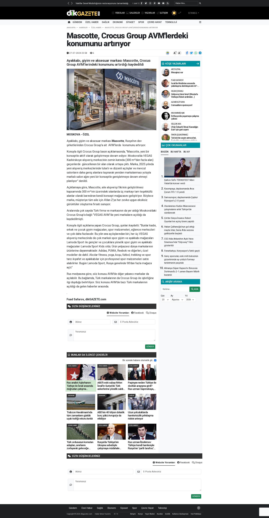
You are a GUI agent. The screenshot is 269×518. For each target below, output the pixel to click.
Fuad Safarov (177, 80)
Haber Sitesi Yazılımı (103, 514)
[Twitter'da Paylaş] (191, 53)
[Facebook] (141, 3)
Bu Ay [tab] (187, 151)
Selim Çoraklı (177, 91)
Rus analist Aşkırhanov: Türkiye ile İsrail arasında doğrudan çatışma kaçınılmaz (80, 387)
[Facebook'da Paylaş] (187, 53)
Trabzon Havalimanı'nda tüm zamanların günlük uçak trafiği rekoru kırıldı (80, 415)
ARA (195, 289)
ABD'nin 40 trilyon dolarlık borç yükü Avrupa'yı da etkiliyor (110, 415)
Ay (172, 295)
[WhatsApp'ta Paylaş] (196, 53)
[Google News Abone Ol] (167, 53)
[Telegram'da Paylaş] (200, 53)
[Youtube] (159, 3)
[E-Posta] (163, 3)
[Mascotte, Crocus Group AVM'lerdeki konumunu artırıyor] (111, 99)
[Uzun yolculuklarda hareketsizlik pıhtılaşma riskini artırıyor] (142, 402)
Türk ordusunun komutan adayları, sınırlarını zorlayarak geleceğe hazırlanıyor (80, 446)
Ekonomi (118, 22)
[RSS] (167, 3)
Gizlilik (167, 514)
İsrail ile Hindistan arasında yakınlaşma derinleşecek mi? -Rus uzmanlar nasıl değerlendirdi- (184, 87)
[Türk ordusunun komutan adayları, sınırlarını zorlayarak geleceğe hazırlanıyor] (81, 432)
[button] (68, 3)
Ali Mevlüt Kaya (178, 102)
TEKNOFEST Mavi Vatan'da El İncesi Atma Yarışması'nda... (102, 3)
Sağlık (105, 22)
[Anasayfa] (69, 22)
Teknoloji (171, 22)
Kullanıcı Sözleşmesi (180, 514)
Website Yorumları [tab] (119, 312)
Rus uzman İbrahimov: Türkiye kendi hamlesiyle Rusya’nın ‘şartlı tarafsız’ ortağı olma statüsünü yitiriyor (141, 448)
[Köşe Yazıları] (165, 72)
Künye (140, 514)
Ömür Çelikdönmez (179, 135)
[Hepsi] (197, 63)
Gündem (77, 22)
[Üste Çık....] (198, 508)
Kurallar (160, 514)
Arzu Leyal (175, 69)
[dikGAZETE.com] (83, 12)
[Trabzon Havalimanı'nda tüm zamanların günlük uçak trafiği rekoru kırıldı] (81, 402)
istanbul (192, 13)
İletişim (133, 514)
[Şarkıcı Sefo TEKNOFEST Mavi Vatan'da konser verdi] (182, 167)
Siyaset (130, 22)
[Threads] (154, 3)
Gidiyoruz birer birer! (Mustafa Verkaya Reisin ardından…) (184, 95)
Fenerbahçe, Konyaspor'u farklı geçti (182, 250)
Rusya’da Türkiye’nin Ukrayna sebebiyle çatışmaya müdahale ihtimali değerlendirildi (109, 446)
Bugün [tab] (164, 151)
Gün (162, 295)
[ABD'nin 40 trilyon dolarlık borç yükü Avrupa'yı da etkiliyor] (111, 402)
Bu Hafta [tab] (176, 151)
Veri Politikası (196, 514)
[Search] (200, 3)
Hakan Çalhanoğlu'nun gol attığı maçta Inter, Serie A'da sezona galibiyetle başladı (179, 230)
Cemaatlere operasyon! (181, 105)
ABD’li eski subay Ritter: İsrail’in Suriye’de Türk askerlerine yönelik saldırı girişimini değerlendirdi (111, 387)
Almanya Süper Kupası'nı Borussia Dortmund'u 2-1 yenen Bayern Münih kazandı (181, 271)
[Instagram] (150, 3)
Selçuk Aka (176, 124)
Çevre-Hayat (154, 22)
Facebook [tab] (139, 312)
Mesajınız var (177, 72)
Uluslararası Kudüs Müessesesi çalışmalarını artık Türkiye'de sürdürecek (179, 209)
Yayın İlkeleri (150, 514)
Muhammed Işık (178, 113)
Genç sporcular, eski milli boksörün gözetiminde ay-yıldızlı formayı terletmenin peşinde (181, 259)
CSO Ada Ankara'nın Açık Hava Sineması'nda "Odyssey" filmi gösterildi (178, 242)
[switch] (155, 360)
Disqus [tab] (152, 312)
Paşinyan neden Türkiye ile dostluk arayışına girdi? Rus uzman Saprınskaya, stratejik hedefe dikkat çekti (142, 389)
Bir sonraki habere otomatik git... (138, 360)
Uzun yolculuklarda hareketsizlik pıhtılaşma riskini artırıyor (140, 415)
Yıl (186, 295)
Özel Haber (91, 22)
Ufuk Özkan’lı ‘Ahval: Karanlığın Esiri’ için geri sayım (184, 128)
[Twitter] (146, 3)
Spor (141, 22)
